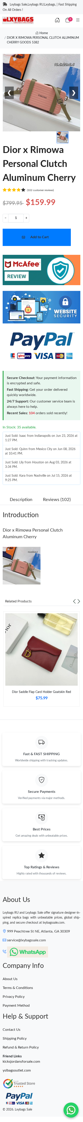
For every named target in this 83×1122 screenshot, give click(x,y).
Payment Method (16, 1005)
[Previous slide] (74, 601)
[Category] (77, 20)
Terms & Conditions (18, 988)
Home (43, 33)
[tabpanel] (41, 660)
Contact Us (11, 1029)
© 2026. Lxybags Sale (17, 1109)
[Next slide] (78, 601)
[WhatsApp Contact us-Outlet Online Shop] (71, 1110)
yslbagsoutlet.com (17, 1070)
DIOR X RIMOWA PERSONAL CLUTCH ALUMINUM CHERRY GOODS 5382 (43, 40)
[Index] (57, 20)
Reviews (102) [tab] (57, 499)
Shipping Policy (15, 1038)
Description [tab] (21, 499)
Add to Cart (39, 237)
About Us (10, 979)
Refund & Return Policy (21, 1047)
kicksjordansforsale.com (21, 1061)
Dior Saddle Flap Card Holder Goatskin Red (41, 692)
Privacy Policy (14, 996)
